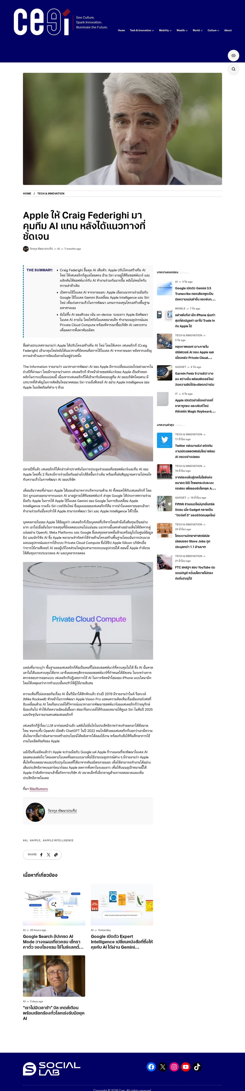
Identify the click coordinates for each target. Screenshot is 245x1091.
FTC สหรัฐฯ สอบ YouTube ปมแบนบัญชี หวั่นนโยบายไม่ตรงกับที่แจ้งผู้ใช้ (195, 573)
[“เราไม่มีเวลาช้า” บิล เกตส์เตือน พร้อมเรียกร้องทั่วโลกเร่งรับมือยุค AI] (54, 976)
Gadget (180, 367)
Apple (36, 840)
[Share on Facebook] (41, 854)
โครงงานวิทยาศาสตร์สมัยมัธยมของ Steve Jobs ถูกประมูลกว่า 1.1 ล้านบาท (192, 542)
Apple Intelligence (59, 840)
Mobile (180, 308)
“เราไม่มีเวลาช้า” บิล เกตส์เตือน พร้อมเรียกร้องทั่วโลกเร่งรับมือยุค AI (54, 1013)
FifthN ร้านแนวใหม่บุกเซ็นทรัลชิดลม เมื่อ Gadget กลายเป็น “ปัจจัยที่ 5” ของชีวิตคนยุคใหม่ (195, 510)
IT (176, 394)
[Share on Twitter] (48, 854)
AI (58, 249)
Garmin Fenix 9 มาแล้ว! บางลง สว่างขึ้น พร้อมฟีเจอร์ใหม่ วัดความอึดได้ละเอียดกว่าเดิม (194, 379)
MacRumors (39, 789)
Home (27, 193)
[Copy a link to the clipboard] (56, 854)
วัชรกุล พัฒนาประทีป (62, 811)
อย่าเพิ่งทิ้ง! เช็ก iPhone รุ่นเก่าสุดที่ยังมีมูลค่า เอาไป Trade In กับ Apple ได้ (195, 321)
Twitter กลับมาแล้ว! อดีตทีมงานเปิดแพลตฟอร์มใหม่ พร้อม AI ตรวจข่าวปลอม (195, 452)
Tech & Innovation (50, 193)
